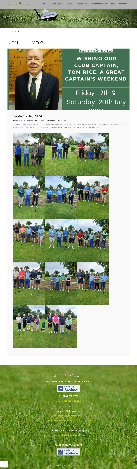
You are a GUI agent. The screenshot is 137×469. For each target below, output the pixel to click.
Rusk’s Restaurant (99, 4)
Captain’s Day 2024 (27, 116)
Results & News (56, 4)
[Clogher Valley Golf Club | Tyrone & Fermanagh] (19, 4)
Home (44, 4)
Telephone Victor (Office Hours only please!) (68, 420)
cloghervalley (18, 120)
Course (69, 4)
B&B (112, 4)
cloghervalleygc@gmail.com (68, 415)
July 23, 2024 (29, 120)
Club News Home (61, 120)
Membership (82, 4)
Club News (52, 120)
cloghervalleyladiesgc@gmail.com (68, 435)
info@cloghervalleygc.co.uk (68, 400)
